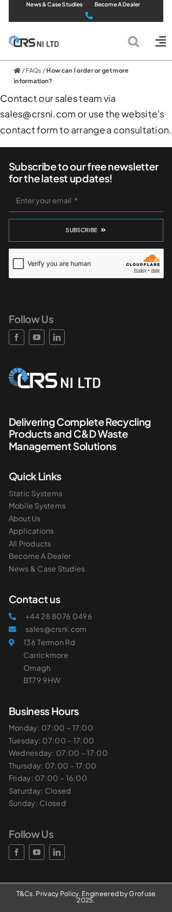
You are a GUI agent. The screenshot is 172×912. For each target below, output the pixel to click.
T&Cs (25, 893)
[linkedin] (57, 852)
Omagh (37, 668)
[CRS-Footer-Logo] (54, 372)
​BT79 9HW (42, 680)
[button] (133, 41)
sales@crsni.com (56, 629)
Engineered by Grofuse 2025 (116, 896)
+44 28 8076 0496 (58, 616)
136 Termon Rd (49, 642)
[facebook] (16, 852)
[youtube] (36, 852)
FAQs (33, 70)
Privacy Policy (57, 893)
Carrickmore (45, 655)
